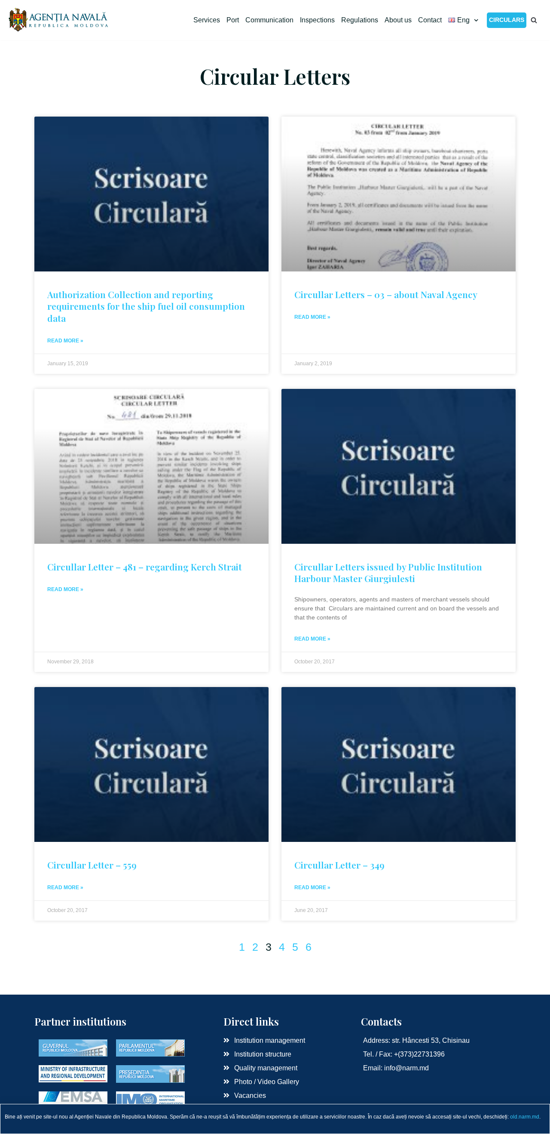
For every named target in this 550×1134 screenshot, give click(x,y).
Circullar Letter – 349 (339, 865)
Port (232, 20)
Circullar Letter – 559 (92, 865)
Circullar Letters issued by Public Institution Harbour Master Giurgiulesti (388, 572)
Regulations (359, 20)
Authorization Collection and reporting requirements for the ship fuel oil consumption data (146, 306)
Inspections (317, 20)
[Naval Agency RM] (59, 20)
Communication (269, 20)
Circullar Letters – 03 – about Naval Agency (385, 294)
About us (398, 20)
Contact (430, 20)
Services (206, 20)
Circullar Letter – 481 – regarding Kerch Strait (144, 567)
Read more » (65, 341)
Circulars (506, 19)
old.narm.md (524, 1117)
